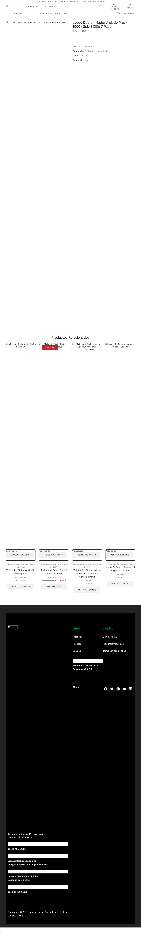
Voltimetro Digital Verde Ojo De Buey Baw (20, 572)
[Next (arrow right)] (1, 932)
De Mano (89, 51)
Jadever (87, 580)
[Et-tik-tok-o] (130, 689)
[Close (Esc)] (0, 929)
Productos (47, 13)
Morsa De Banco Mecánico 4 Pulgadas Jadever (120, 569)
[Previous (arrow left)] (0, 932)
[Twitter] (85, 60)
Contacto (65, 13)
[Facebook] (87, 60)
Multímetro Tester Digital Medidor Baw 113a (54, 572)
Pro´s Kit (84, 55)
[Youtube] (124, 689)
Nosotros (56, 13)
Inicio (41, 13)
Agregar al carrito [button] (20, 555)
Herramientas (102, 51)
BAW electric (20, 577)
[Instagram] (118, 689)
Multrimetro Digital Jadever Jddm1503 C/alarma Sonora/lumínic (87, 573)
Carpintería (114, 564)
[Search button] (101, 6)
